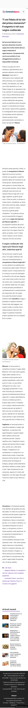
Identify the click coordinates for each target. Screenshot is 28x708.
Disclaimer (14, 705)
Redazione (12, 702)
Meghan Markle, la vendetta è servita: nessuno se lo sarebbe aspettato (13, 573)
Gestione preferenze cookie (21, 706)
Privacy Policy (20, 702)
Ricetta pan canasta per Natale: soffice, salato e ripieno (16, 625)
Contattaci (14, 691)
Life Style (8, 568)
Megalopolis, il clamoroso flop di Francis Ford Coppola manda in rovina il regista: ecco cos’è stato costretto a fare (15, 635)
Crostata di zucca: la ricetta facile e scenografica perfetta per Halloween (16, 617)
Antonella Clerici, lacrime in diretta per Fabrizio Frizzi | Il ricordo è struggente (13, 581)
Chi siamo (5, 702)
